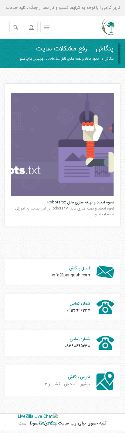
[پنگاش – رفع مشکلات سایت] (103, 27)
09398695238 (77, 346)
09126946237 (78, 310)
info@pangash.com (71, 275)
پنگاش (109, 58)
